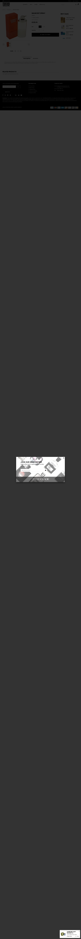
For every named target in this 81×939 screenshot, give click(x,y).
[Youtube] (45, 479)
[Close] (64, 458)
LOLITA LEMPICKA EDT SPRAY (72, 934)
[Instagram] (36, 479)
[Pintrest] (38, 479)
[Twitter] (40, 479)
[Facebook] (33, 479)
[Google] (43, 479)
